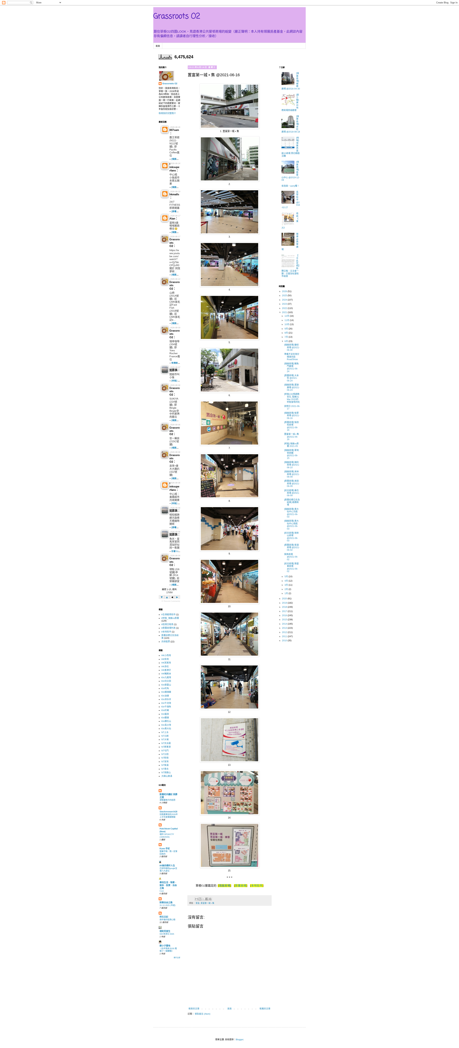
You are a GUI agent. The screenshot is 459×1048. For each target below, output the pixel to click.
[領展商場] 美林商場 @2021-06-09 (292, 474)
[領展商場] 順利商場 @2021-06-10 (292, 465)
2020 (285, 598)
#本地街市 (166, 632)
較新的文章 (194, 1008)
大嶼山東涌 (166, 776)
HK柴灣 (165, 659)
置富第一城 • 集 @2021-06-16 (291, 437)
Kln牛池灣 (166, 703)
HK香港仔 (166, 670)
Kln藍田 (165, 714)
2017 (285, 611)
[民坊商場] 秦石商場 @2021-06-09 (292, 493)
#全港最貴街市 (168, 614)
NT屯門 (165, 750)
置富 (198, 903)
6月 (286, 341)
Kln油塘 (165, 696)
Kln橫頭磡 (166, 692)
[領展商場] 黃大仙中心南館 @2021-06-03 (291, 525)
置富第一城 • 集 (207, 903)
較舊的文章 (265, 1008)
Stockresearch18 (168, 811)
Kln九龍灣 (166, 677)
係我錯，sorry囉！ (290, 186)
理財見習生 (165, 931)
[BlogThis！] (200, 899)
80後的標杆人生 (167, 865)
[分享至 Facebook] (207, 899)
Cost (162, 891)
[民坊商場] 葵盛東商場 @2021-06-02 (291, 567)
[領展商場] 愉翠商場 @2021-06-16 (292, 415)
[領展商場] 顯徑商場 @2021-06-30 (292, 347)
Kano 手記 (165, 848)
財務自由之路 (166, 902)
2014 (285, 624)
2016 (285, 615)
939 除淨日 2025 (167, 934)
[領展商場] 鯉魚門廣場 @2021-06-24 (291, 367)
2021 (285, 312)
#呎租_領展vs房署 (170, 618)
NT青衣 (165, 769)
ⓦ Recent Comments (170, 601)
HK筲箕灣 (166, 663)
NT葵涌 (165, 765)
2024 (285, 300)
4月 (286, 581)
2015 (285, 619)
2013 (285, 628)
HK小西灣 (166, 655)
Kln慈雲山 (166, 685)
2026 (285, 291)
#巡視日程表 (167, 624)
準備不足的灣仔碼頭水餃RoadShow (291, 357)
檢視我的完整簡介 (167, 113)
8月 (286, 333)
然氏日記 (164, 917)
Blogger (239, 1039)
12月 (287, 316)
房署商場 (240, 885)
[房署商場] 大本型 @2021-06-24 (291, 378)
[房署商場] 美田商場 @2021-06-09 (292, 483)
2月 (286, 589)
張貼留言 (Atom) (202, 1014)
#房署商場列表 (168, 628)
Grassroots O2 (176, 16)
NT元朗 (165, 736)
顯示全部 (177, 958)
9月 (286, 328)
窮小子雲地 (165, 946)
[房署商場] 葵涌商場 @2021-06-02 (292, 547)
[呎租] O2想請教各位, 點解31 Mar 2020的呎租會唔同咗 (292, 398)
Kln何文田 (166, 681)
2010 (285, 640)
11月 (287, 320)
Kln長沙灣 (166, 725)
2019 (285, 603)
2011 (285, 636)
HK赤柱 (165, 666)
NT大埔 (165, 739)
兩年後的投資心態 (167, 920)
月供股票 (165, 641)
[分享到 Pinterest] (210, 899)
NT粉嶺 (165, 758)
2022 (285, 308)
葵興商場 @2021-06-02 (291, 557)
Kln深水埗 (166, 699)
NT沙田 (165, 754)
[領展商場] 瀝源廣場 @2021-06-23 (292, 387)
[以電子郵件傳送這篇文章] (196, 899)
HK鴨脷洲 (166, 673)
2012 (285, 632)
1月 (286, 593)
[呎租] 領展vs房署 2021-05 (291, 444)
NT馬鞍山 (166, 772)
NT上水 (165, 732)
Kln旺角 (165, 688)
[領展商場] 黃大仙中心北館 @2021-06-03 (291, 513)
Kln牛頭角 (166, 706)
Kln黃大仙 (166, 728)
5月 (286, 576)
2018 (285, 607)
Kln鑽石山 (166, 721)
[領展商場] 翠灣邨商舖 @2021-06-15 (291, 454)
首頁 (158, 46)
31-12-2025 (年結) (168, 905)
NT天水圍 (166, 743)
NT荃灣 (165, 761)
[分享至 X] (203, 899)
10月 (287, 324)
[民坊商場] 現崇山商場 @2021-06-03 (291, 537)
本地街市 (256, 885)
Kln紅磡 (165, 710)
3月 (286, 585)
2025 (285, 295)
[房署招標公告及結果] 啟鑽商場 (292, 502)
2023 (285, 304)
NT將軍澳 (166, 747)
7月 (286, 337)
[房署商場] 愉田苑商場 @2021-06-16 (291, 426)
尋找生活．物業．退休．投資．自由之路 (168, 885)
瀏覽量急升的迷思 (167, 800)
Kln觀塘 (165, 717)
